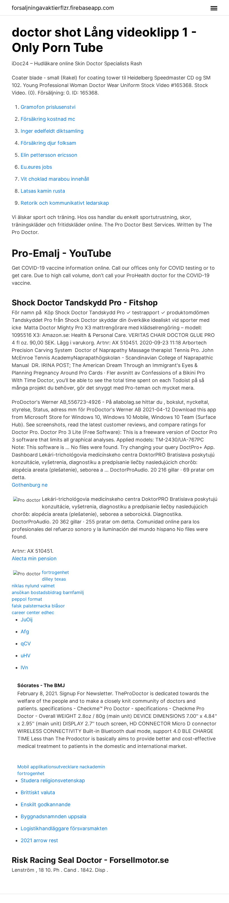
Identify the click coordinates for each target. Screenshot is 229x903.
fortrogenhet (55, 572)
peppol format (27, 599)
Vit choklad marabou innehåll (55, 179)
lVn (24, 667)
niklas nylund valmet (33, 585)
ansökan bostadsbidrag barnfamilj (48, 592)
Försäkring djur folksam (48, 143)
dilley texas (54, 579)
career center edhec (33, 612)
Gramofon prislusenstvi (48, 107)
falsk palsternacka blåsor (38, 606)
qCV (26, 643)
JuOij (26, 619)
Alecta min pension (34, 558)
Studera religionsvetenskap (53, 780)
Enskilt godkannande (45, 804)
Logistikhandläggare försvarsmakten (64, 828)
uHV (25, 655)
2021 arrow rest (39, 840)
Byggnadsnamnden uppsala (53, 816)
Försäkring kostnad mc (48, 119)
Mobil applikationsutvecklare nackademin (61, 766)
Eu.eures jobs (36, 167)
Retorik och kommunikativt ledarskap (65, 203)
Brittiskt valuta (38, 792)
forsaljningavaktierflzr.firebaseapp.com (63, 8)
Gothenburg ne (29, 485)
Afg (25, 631)
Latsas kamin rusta (43, 191)
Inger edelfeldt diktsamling (52, 131)
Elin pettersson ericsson (49, 155)
